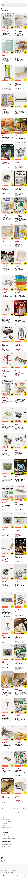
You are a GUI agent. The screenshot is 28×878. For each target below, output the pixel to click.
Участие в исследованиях (7, 827)
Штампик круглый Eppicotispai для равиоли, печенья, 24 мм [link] (7, 718)
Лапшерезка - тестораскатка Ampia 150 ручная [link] (20, 719)
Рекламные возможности (7, 852)
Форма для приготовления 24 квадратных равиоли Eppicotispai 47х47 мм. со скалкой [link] (20, 453)
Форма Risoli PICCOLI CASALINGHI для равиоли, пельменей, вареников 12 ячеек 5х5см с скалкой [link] (19, 244)
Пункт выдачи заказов (6, 848)
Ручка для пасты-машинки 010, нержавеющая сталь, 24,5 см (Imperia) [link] (6, 559)
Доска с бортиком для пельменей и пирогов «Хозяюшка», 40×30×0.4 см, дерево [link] (20, 86)
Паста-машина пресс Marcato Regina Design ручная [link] (20, 219)
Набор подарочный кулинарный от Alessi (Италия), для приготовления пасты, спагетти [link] (7, 347)
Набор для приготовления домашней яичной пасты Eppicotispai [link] (20, 532)
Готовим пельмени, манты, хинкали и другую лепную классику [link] (19, 559)
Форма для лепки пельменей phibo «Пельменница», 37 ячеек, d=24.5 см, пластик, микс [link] (6, 34)
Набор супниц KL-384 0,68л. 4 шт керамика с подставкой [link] (20, 296)
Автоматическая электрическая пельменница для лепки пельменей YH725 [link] (7, 269)
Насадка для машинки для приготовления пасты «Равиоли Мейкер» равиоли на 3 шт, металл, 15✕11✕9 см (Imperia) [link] (20, 798)
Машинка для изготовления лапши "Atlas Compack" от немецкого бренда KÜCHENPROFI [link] (19, 164)
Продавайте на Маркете (6, 836)
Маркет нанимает (5, 850)
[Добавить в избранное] (12, 14)
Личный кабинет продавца (7, 834)
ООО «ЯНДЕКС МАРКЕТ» (10, 870)
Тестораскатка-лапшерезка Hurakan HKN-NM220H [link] (6, 165)
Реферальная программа (6, 844)
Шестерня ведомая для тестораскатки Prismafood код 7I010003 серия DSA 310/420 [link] (7, 191)
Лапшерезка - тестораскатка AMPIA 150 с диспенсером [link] (20, 585)
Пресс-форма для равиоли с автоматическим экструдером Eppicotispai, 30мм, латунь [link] (6, 771)
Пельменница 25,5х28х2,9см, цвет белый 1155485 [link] (19, 34)
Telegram (6, 858)
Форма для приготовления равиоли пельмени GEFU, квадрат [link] (7, 401)
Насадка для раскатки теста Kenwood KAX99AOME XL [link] (20, 191)
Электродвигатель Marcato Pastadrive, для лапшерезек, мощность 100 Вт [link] (7, 506)
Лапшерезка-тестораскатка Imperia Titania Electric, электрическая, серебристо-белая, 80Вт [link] (7, 296)
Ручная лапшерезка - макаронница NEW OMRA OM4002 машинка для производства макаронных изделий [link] (20, 347)
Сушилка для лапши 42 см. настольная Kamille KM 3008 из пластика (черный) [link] (20, 139)
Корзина (17, 876)
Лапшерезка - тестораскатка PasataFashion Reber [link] (6, 585)
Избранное (10, 876)
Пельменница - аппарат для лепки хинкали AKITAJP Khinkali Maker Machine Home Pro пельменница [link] (20, 480)
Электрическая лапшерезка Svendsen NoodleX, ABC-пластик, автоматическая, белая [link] (20, 321)
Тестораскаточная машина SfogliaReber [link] (19, 428)
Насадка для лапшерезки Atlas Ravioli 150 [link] (20, 665)
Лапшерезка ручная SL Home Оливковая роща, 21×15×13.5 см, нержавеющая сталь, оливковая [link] (20, 693)
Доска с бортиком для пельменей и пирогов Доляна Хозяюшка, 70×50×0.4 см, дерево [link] (7, 243)
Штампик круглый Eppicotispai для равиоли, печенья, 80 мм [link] (7, 320)
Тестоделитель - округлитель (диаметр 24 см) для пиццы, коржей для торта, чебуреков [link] (20, 639)
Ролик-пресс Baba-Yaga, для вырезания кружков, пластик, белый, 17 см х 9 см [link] (7, 85)
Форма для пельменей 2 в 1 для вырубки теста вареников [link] (7, 138)
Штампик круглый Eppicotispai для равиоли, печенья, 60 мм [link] (7, 638)
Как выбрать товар (5, 819)
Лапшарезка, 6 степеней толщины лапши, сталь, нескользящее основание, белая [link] (7, 218)
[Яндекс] (11, 872)
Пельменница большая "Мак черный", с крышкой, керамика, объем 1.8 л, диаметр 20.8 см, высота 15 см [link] (7, 664)
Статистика (3, 866)
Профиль (24, 876)
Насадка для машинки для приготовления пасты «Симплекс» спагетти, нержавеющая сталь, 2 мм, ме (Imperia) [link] (20, 112)
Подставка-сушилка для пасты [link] (7, 373)
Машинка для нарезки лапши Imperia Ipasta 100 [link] (20, 400)
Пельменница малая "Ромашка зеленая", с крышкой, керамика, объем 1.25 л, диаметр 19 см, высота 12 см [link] (7, 479)
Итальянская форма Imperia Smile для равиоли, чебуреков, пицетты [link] (19, 505)
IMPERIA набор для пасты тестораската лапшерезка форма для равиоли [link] (20, 745)
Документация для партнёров (8, 838)
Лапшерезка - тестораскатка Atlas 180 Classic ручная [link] (20, 772)
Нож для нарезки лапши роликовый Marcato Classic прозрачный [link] (7, 799)
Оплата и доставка (5, 821)
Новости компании (5, 846)
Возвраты (3, 829)
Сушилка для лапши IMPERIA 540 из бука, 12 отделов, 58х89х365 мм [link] (7, 693)
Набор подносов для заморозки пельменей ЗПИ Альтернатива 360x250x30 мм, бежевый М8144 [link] (20, 269)
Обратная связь (4, 823)
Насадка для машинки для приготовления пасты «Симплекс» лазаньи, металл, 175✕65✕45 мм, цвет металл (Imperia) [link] (20, 373)
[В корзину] (12, 27)
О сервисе (3, 825)
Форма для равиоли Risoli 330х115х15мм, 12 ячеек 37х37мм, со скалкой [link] (7, 613)
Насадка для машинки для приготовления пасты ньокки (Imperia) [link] (7, 745)
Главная (3, 876)
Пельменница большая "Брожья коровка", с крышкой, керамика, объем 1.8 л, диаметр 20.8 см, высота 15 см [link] (7, 532)
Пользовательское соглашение (8, 868)
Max (5, 860)
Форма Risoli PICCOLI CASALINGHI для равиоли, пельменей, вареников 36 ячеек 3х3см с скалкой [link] (6, 112)
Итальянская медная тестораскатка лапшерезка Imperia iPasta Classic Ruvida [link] (19, 612)
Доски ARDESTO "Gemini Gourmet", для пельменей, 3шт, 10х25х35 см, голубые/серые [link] (7, 59)
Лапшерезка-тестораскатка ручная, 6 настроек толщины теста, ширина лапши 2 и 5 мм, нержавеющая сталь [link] (20, 59)
